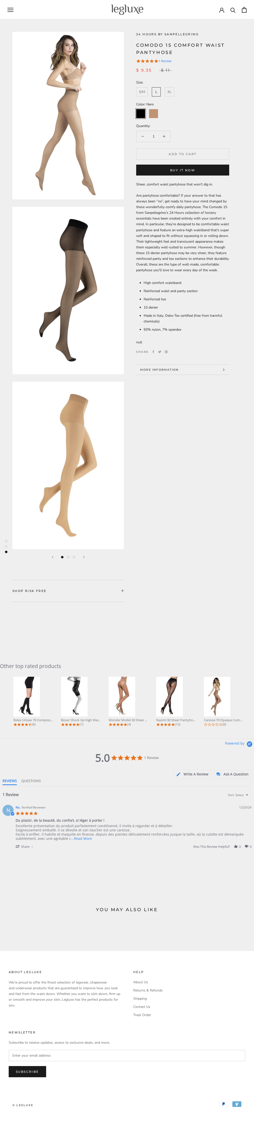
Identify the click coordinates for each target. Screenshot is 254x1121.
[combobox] (239, 795)
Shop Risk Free (29, 591)
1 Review (165, 61)
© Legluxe (22, 1105)
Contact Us (141, 1006)
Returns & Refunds (148, 990)
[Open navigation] (10, 10)
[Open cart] (244, 10)
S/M (142, 92)
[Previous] (52, 557)
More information (159, 369)
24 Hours (147, 34)
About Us (140, 982)
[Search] (233, 9)
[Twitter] (159, 351)
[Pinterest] (166, 351)
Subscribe (27, 1072)
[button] (25, 846)
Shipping (140, 998)
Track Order (142, 1015)
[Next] (84, 557)
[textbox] (250, 797)
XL (169, 92)
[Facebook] (153, 351)
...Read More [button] (81, 838)
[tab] (192, 774)
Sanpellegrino (181, 34)
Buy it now (182, 170)
